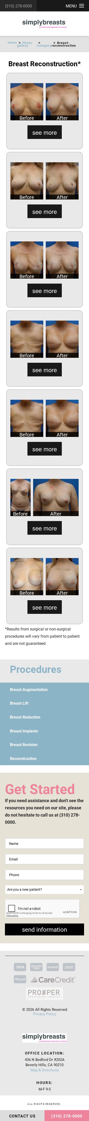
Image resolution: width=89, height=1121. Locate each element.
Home (12, 42)
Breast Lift (19, 703)
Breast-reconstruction (64, 44)
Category (44, 45)
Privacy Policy (44, 1014)
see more (44, 132)
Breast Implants (24, 730)
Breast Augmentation (29, 689)
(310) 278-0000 (18, 5)
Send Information (44, 929)
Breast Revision (24, 744)
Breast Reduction (25, 717)
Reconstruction (23, 758)
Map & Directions (44, 1069)
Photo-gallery (25, 44)
